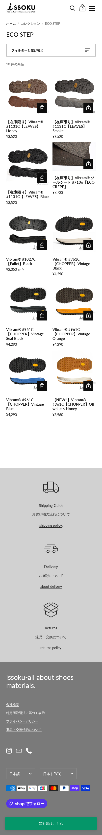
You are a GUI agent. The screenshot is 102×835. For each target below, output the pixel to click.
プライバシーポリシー (22, 721)
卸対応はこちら (51, 823)
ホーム (11, 23)
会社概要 (12, 704)
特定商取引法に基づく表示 (25, 713)
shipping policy (50, 525)
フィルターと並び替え (27, 50)
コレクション (30, 23)
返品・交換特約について (24, 730)
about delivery (51, 586)
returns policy (50, 648)
